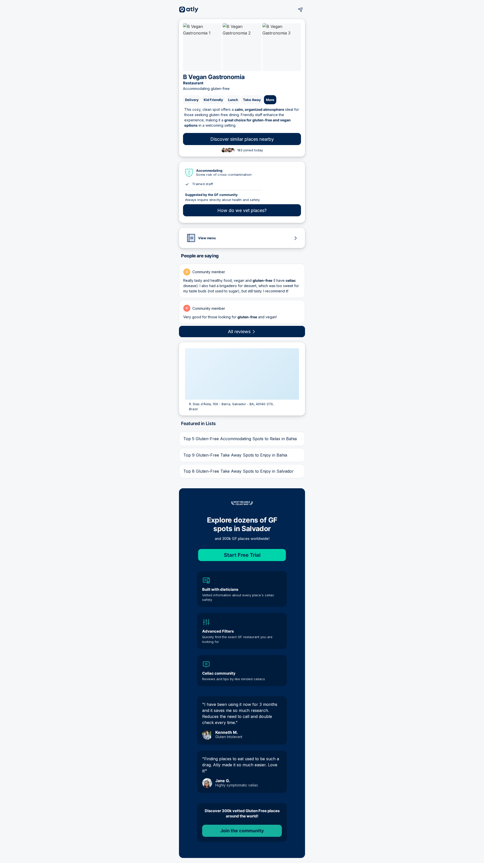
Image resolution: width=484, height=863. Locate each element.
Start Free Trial (242, 555)
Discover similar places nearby (242, 139)
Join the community (242, 830)
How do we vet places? (242, 210)
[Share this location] (300, 9)
